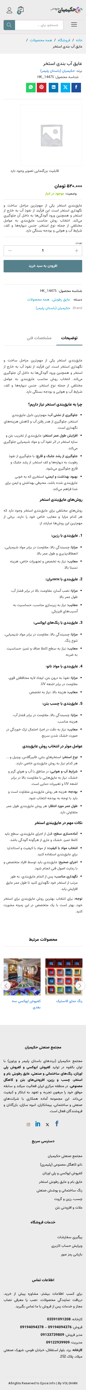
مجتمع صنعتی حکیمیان (65, 1156)
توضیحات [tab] (69, 338)
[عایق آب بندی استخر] (76, 87)
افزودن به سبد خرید (43, 266)
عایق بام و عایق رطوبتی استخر (60, 1182)
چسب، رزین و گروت (68, 1199)
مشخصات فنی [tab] (39, 338)
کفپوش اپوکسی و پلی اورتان (62, 1173)
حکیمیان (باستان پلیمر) (57, 71)
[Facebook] (57, 1124)
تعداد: (78, 243)
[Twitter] (47, 1125)
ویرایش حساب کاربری (66, 1246)
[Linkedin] (38, 1124)
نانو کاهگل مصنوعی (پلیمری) (61, 1165)
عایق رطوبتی (61, 299)
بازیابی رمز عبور (71, 1254)
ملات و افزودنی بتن (68, 1207)
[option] (64, 982)
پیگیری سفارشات (69, 1237)
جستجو (9, 25)
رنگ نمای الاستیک (69, 1001)
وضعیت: (71, 193)
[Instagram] (28, 1125)
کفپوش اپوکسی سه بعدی (26, 1004)
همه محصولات (38, 299)
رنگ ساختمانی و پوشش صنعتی (59, 1190)
